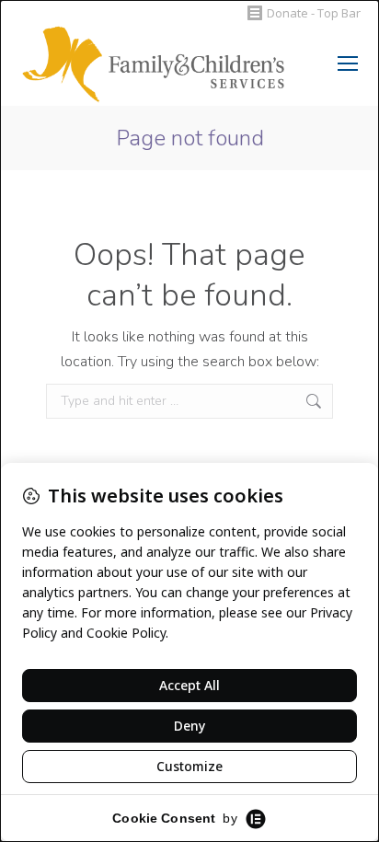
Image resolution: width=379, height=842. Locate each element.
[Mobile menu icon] (348, 63)
